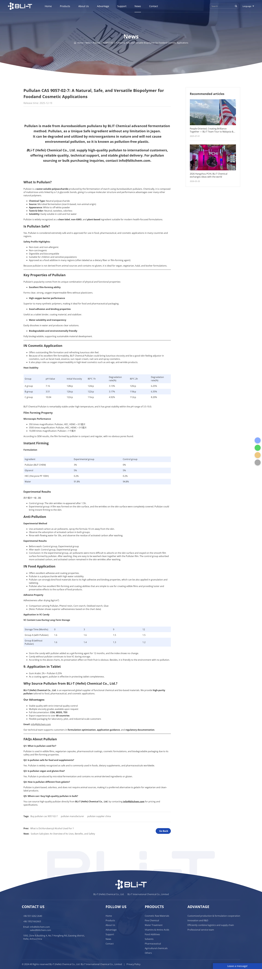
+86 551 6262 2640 (32, 915)
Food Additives (152, 934)
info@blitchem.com (40, 926)
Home (48, 6)
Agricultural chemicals (156, 948)
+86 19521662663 (32, 921)
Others (148, 952)
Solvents (149, 938)
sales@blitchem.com (40, 930)
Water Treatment (154, 925)
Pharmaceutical (153, 943)
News (138, 6)
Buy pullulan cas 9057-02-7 (44, 816)
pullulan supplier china (99, 816)
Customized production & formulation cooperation (213, 915)
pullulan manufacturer (72, 816)
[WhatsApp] (258, 448)
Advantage (103, 6)
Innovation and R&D (197, 920)
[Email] (258, 455)
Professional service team (200, 929)
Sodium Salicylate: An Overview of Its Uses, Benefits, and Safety (63, 833)
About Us (83, 6)
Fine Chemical (152, 920)
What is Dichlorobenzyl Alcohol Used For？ (52, 828)
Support (121, 6)
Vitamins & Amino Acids (157, 929)
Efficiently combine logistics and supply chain (210, 925)
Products (65, 6)
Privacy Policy (133, 964)
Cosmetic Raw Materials (157, 915)
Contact (153, 6)
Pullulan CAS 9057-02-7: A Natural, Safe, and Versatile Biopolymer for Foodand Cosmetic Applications (140, 42)
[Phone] (258, 440)
